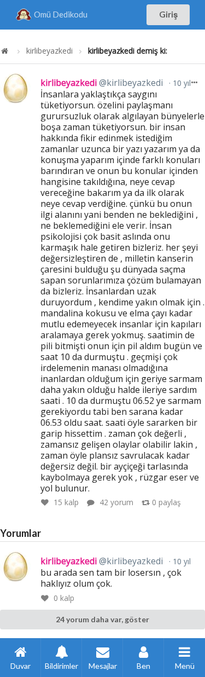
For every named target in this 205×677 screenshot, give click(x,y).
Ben (143, 665)
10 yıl (181, 83)
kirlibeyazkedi (49, 51)
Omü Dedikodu (60, 14)
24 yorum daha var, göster (102, 619)
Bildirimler (61, 665)
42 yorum (116, 502)
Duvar (20, 665)
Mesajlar (103, 665)
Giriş (168, 14)
